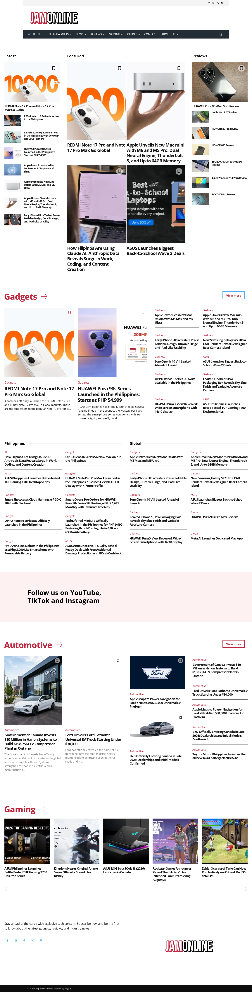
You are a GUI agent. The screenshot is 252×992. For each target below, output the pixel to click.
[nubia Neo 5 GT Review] (200, 117)
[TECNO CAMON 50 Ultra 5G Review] (200, 166)
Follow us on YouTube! (49, 950)
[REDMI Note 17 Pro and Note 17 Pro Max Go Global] (32, 82)
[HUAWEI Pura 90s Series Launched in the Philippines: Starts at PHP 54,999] (12, 153)
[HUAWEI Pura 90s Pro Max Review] (220, 82)
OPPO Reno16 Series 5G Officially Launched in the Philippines (27, 522)
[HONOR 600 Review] (200, 149)
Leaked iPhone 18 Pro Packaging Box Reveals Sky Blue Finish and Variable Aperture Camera (224, 384)
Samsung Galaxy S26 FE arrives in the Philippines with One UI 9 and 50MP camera (41, 135)
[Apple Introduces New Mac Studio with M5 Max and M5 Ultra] (12, 186)
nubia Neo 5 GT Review (224, 112)
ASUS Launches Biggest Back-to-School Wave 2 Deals (155, 250)
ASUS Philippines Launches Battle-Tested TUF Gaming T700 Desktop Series (224, 408)
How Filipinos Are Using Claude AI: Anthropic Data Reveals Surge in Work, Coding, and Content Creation (93, 258)
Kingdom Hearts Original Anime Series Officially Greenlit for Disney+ (76, 872)
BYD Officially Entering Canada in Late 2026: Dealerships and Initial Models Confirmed (156, 760)
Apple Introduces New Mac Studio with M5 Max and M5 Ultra (39, 185)
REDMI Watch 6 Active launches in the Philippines (41, 117)
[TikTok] (24, 940)
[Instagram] (213, 3)
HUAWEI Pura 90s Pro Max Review (215, 106)
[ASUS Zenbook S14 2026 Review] (200, 182)
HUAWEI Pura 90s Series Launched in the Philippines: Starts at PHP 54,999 (39, 152)
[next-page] (245, 889)
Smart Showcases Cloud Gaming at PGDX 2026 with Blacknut (32, 501)
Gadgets (10, 382)
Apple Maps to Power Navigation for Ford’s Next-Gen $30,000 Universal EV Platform (155, 703)
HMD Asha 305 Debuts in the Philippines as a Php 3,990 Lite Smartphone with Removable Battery (31, 549)
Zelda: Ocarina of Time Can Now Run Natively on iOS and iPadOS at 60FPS (224, 872)
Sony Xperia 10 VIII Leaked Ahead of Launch (173, 363)
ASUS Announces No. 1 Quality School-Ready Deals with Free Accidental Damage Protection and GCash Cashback (93, 549)
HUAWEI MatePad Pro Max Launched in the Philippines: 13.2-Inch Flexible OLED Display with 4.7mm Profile (92, 482)
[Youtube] (222, 3)
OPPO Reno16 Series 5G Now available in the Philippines (175, 381)
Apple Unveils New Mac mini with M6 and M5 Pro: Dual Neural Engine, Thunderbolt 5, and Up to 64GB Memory (40, 202)
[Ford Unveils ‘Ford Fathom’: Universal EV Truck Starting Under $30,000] (93, 690)
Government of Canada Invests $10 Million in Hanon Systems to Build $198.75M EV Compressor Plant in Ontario (30, 741)
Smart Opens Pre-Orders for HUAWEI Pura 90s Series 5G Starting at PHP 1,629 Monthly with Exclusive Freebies (92, 503)
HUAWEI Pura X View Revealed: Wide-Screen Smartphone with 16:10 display (176, 408)
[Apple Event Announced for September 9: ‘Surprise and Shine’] (12, 169)
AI (5, 452)
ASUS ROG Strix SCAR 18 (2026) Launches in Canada (124, 870)
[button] (220, 34)
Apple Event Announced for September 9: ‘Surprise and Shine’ (39, 168)
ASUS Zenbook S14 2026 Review (229, 178)
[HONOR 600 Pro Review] (200, 133)
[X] (218, 3)
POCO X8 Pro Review (223, 194)
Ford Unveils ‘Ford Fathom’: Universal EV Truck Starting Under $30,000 (93, 739)
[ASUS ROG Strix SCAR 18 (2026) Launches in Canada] (126, 841)
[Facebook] (209, 3)
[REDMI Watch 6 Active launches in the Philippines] (12, 120)
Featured (75, 55)
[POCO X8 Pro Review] (200, 199)
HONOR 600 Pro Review (225, 128)
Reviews (199, 55)
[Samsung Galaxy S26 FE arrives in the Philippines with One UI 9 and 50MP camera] (12, 137)
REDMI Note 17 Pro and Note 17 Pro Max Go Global (29, 108)
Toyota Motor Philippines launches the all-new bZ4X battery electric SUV (218, 756)
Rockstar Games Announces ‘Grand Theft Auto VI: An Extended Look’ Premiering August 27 (172, 874)
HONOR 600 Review (223, 145)
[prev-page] (7, 889)
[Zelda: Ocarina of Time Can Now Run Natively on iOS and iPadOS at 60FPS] (225, 841)
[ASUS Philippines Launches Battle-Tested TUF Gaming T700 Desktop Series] (27, 841)
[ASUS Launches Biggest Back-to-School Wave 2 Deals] (156, 204)
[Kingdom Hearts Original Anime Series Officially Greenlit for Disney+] (77, 841)
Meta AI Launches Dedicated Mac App (217, 538)
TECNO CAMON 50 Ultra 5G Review (227, 163)
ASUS (206, 356)
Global (195, 512)
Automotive (11, 730)
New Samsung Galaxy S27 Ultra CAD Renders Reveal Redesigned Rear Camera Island (225, 344)
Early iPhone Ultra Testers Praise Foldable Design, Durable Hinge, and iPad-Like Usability (41, 218)
